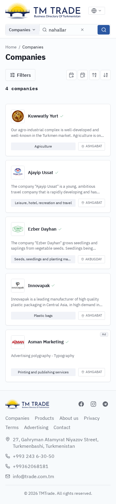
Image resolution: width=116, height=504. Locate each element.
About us (69, 418)
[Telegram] (105, 404)
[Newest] (71, 75)
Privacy (92, 418)
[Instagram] (93, 404)
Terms (12, 427)
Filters (24, 75)
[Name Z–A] (106, 75)
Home (11, 47)
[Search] (104, 30)
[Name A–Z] (94, 75)
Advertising (36, 427)
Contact (62, 427)
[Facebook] (81, 404)
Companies (19, 29)
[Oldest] (83, 75)
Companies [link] (32, 47)
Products (44, 418)
